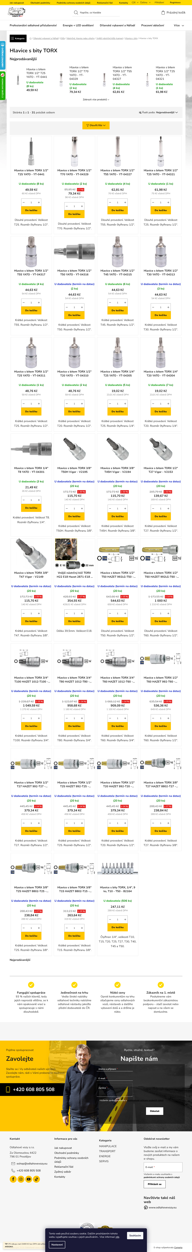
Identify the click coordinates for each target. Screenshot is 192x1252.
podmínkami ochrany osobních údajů (145, 1100)
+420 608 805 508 (33, 1089)
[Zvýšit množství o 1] (39, 202)
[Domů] (30, 38)
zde (117, 1237)
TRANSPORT (107, 1151)
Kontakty (123, 2)
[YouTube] (28, 1179)
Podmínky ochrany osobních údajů (73, 2)
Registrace (175, 2)
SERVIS (104, 1161)
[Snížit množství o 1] (23, 202)
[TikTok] (36, 1179)
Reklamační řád (104, 2)
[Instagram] (20, 1179)
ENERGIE (105, 1156)
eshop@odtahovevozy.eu (32, 1163)
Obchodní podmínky (40, 2)
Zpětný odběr (62, 1172)
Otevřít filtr (96, 125)
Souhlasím (135, 1235)
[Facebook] (13, 1179)
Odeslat (154, 1111)
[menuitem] (33, 25)
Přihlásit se (154, 1184)
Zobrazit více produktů (95, 99)
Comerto (178, 1247)
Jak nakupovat (17, 2)
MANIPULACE (108, 1146)
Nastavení (57, 1244)
